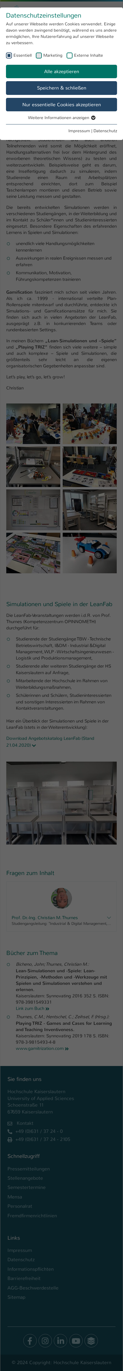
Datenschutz (105, 130)
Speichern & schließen (61, 88)
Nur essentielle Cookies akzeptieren (61, 104)
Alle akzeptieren (61, 71)
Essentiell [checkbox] (22, 55)
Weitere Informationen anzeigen (59, 117)
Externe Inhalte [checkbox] (88, 55)
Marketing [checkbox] (52, 55)
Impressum (79, 130)
